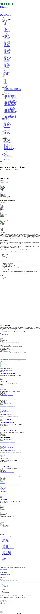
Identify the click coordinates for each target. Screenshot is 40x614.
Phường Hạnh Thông (7, 66)
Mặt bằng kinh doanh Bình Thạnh (9, 149)
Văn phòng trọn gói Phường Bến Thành (10, 103)
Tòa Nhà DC (2, 483)
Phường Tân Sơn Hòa (7, 40)
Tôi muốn (1, 600)
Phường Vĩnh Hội (6, 130)
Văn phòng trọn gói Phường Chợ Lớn (10, 117)
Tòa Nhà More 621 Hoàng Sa (6, 466)
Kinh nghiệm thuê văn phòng (8, 156)
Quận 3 (5, 24)
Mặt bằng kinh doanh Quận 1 (8, 144)
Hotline (1, 343)
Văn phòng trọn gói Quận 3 (6, 546)
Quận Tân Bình (6, 35)
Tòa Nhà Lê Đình (3, 491)
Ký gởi (3, 560)
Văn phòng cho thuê (5, 539)
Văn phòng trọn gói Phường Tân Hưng (10, 104)
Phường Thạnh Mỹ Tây (7, 142)
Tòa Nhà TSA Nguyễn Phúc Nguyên (7, 406)
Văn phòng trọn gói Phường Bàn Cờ (9, 105)
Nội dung (1, 611)
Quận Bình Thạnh (7, 31)
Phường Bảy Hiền (7, 55)
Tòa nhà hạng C (6, 70)
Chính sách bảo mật (5, 585)
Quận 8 (5, 27)
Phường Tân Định (7, 39)
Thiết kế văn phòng (7, 159)
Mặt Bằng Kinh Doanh (5, 118)
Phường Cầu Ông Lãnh (7, 47)
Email (1, 350)
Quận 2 (5, 23)
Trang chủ (3, 17)
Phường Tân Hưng (7, 56)
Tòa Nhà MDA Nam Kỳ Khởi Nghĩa (7, 373)
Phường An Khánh (7, 43)
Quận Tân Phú (6, 33)
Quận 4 (5, 80)
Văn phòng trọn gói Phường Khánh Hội (10, 116)
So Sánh (3, 559)
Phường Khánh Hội (7, 60)
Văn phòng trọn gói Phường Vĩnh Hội (10, 112)
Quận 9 (5, 28)
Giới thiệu (5, 151)
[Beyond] (5, 92)
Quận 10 (5, 29)
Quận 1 (5, 22)
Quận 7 (5, 26)
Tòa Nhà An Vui (3, 499)
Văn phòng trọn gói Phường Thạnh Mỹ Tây (10, 98)
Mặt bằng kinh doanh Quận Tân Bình (10, 148)
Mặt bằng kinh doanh (5, 541)
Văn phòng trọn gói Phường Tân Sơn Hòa (10, 100)
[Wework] (12, 89)
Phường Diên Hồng (7, 63)
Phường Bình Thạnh (7, 46)
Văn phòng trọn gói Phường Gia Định (10, 108)
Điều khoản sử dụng (5, 586)
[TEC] (12, 90)
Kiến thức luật (6, 158)
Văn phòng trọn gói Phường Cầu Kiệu (10, 107)
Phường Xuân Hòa (7, 37)
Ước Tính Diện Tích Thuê (4, 334)
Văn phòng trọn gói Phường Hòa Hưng (10, 109)
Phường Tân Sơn (6, 137)
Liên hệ (5, 153)
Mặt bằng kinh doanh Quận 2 (8, 145)
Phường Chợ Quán (7, 65)
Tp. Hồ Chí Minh (15, 169)
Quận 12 (5, 86)
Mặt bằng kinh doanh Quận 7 (8, 147)
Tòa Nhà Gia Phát (3, 381)
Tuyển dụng (6, 152)
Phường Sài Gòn (6, 38)
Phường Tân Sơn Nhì (7, 50)
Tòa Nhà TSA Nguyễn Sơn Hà (6, 414)
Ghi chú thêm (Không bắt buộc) (5, 359)
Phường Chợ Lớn (6, 61)
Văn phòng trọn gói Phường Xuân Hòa (10, 96)
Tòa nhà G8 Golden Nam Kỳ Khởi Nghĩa (8, 474)
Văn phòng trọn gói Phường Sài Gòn (9, 95)
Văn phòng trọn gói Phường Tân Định (10, 97)
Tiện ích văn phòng (5, 154)
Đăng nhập (2, 14)
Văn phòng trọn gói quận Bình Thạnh (8, 548)
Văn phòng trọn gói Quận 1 (6, 544)
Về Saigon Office (4, 558)
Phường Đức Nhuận (7, 140)
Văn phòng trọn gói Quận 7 (6, 547)
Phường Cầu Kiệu (7, 51)
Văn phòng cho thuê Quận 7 (6, 554)
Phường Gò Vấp (6, 62)
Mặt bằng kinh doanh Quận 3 (8, 146)
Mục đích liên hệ (2, 348)
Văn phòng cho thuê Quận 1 (6, 551)
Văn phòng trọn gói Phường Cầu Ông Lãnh (10, 111)
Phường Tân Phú (6, 48)
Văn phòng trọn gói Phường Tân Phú (9, 99)
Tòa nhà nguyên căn (7, 72)
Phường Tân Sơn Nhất (7, 49)
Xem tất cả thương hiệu (5, 93)
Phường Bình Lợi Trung (7, 57)
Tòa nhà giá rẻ (6, 71)
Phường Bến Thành (7, 42)
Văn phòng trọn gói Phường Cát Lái (9, 110)
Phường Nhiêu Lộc (7, 53)
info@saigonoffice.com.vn (6, 574)
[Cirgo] (12, 88)
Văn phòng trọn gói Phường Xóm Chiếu (10, 114)
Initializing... (4, 164)
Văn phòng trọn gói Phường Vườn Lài (10, 115)
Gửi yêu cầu (19, 360)
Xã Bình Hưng (6, 67)
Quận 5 (5, 25)
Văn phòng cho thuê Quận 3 (6, 553)
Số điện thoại (2, 351)
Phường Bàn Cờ (6, 44)
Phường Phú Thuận (7, 64)
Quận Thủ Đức (6, 34)
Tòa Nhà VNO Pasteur (4, 458)
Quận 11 (5, 30)
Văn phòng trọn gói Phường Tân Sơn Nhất (10, 101)
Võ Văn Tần (3, 169)
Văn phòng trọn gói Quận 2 (6, 545)
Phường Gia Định (6, 45)
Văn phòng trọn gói (5, 73)
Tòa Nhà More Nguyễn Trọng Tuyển (7, 422)
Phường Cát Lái (6, 59)
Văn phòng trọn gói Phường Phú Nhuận (10, 102)
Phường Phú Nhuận (7, 41)
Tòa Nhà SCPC (3, 389)
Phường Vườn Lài (7, 58)
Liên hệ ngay (2, 520)
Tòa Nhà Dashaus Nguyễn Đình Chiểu (7, 397)
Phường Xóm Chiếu (7, 52)
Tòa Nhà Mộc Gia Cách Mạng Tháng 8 (8, 430)
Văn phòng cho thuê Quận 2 (6, 552)
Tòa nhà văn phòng (7, 155)
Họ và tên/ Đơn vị (3, 349)
